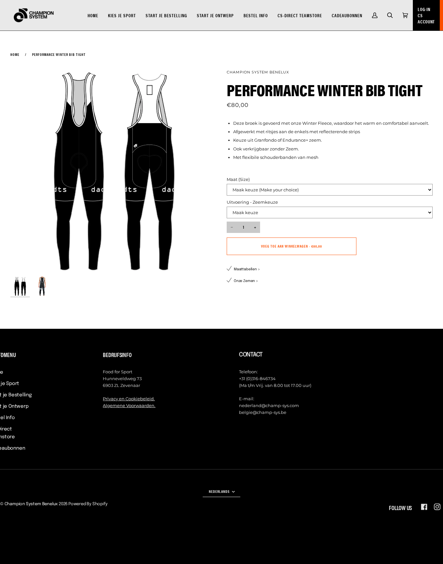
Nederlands (220, 491)
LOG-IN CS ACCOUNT (426, 15)
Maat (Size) (238, 179)
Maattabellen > (247, 269)
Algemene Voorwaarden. (129, 405)
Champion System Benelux (258, 72)
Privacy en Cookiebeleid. (129, 398)
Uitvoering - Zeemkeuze (252, 202)
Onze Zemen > (246, 281)
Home (14, 54)
